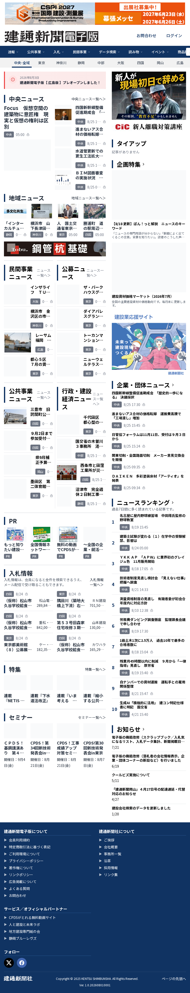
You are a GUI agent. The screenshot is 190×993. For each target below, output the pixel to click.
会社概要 (108, 846)
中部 (100, 62)
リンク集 (108, 874)
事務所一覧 (110, 853)
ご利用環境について (22, 853)
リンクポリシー (18, 874)
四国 (140, 62)
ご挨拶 (106, 839)
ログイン (174, 35)
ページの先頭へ (174, 978)
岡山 (160, 62)
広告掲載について (20, 881)
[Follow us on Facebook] (22, 963)
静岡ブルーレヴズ (20, 938)
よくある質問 (17, 888)
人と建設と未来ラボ (22, 924)
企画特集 (129, 164)
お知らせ (129, 729)
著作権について (18, 867)
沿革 (105, 860)
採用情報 (108, 867)
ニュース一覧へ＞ (44, 273)
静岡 (81, 62)
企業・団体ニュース (143, 385)
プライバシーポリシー (24, 860)
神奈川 (61, 62)
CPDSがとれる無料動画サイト (30, 917)
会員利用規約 (17, 839)
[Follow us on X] (9, 963)
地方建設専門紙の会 (22, 931)
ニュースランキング (143, 503)
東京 (41, 62)
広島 (180, 62)
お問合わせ (146, 35)
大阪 (120, 62)
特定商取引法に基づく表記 (27, 846)
